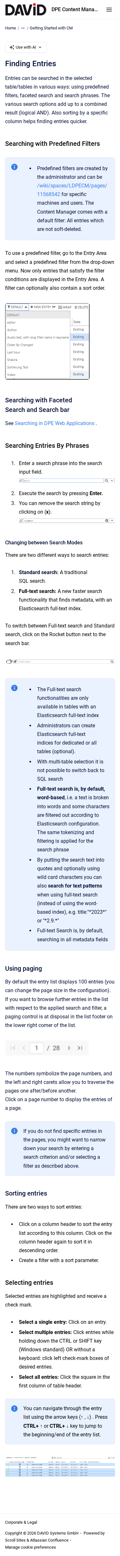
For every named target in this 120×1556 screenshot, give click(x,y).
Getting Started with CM (51, 28)
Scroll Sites (15, 1540)
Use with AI (26, 47)
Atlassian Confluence (49, 1540)
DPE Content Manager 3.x (75, 9)
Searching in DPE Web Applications (54, 423)
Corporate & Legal (21, 1522)
